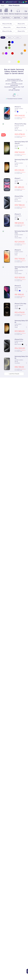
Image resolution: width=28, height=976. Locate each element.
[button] (12, 2)
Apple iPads (17, 17)
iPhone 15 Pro (19, 196)
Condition (17, 37)
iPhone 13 (18, 285)
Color (3, 37)
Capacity (10, 37)
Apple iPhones (6, 17)
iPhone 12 (18, 214)
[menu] (3, 2)
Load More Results (14, 373)
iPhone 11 (17, 178)
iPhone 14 (18, 107)
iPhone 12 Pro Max (20, 303)
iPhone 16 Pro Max (20, 124)
